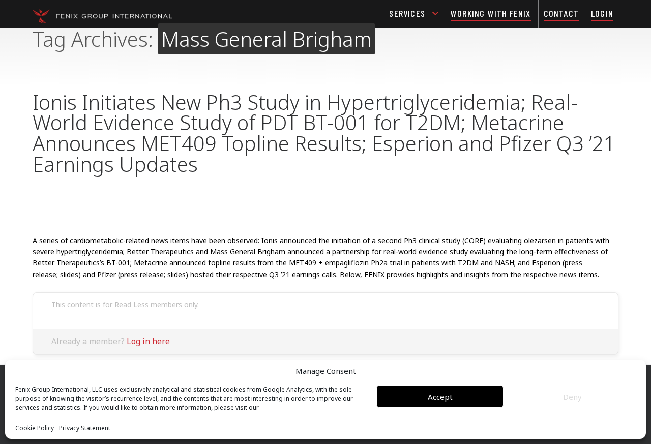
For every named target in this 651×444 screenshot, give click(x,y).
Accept (440, 397)
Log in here (148, 341)
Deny (572, 397)
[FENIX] (102, 15)
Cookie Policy (34, 428)
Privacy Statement (84, 428)
